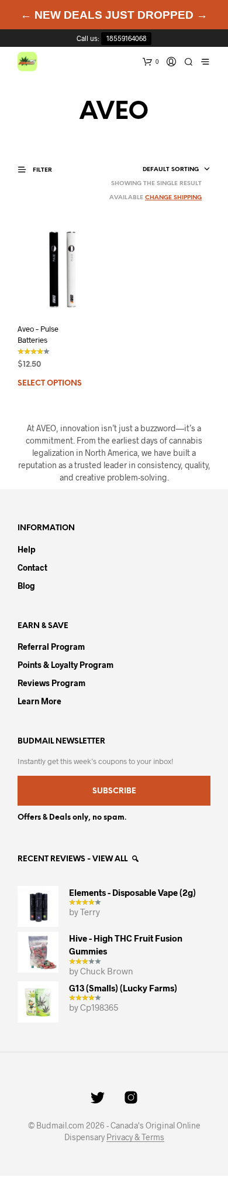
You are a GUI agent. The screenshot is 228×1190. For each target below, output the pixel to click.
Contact (32, 567)
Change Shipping (173, 198)
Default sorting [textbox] (171, 169)
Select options (50, 383)
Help (27, 549)
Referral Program (51, 647)
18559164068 (126, 38)
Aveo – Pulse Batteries (38, 334)
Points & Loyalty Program (65, 665)
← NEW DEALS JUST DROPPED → (114, 15)
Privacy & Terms (135, 1137)
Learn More (39, 701)
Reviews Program (51, 683)
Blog (26, 586)
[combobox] (157, 170)
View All (110, 859)
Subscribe (114, 791)
